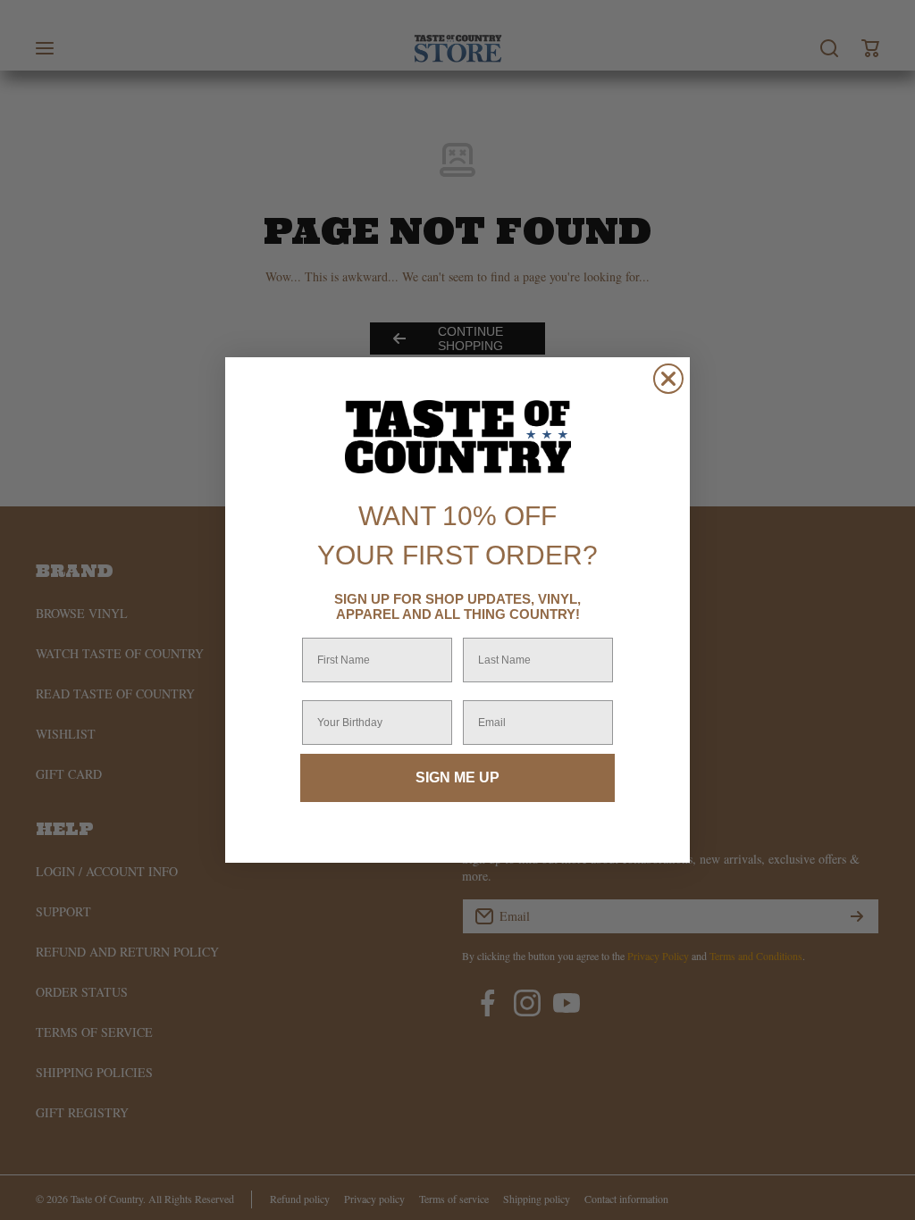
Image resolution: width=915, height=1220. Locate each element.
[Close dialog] (668, 378)
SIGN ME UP (457, 777)
